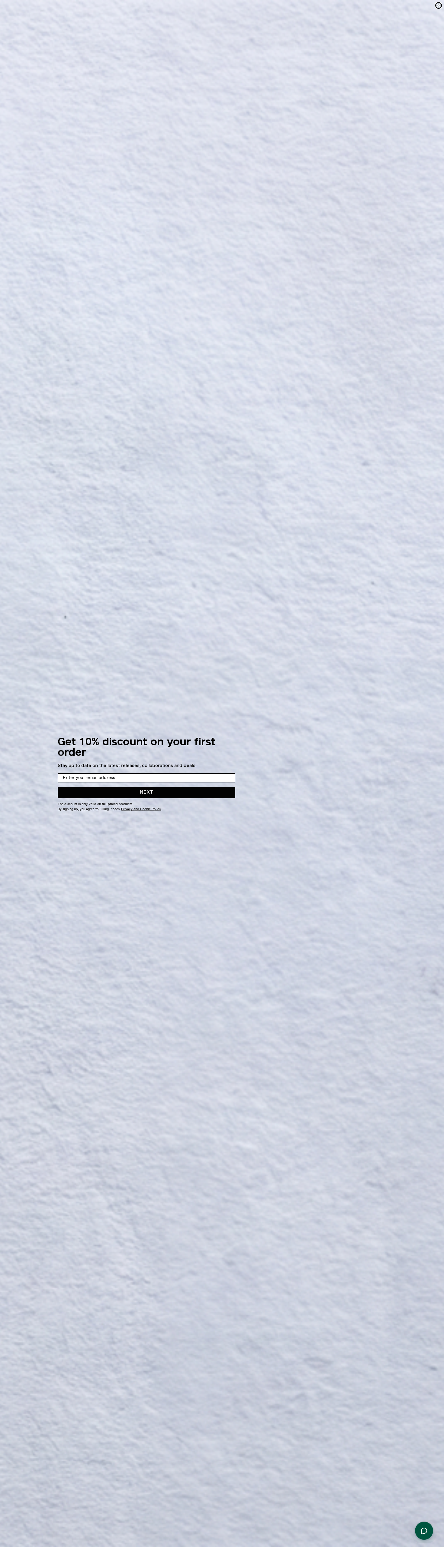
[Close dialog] (439, 5)
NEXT (146, 792)
